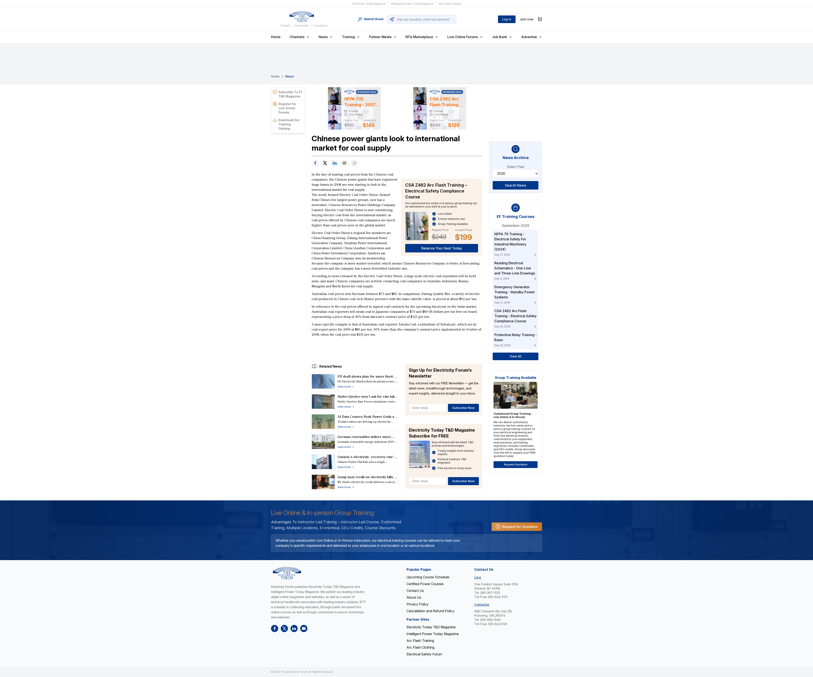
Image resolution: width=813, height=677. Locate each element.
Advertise (529, 37)
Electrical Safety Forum (424, 654)
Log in (506, 19)
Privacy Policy (417, 604)
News (323, 37)
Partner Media (380, 37)
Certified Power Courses (425, 584)
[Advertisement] (397, 349)
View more (344, 386)
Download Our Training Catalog (289, 124)
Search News (515, 185)
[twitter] (325, 163)
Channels (297, 37)
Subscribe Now (463, 408)
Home (276, 37)
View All (515, 356)
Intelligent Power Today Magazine (412, 3)
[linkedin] (334, 163)
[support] (344, 163)
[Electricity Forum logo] (301, 16)
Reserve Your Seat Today (441, 248)
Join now (527, 19)
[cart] (540, 19)
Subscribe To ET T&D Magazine (290, 94)
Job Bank (499, 37)
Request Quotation (515, 464)
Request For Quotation (520, 527)
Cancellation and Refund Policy (430, 611)
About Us (413, 597)
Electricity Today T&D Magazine (431, 627)
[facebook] (315, 163)
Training (348, 37)
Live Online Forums (462, 37)
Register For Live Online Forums (287, 108)
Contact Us (415, 590)
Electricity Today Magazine (369, 3)
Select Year (515, 167)
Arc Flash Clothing (450, 3)
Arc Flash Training (420, 640)
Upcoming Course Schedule (427, 577)
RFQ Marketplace (419, 37)
